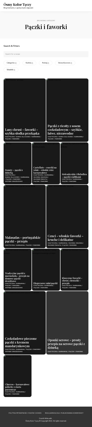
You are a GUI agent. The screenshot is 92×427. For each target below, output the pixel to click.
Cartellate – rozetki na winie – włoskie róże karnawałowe (45, 170)
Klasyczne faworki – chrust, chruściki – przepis (72, 281)
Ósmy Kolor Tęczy (17, 4)
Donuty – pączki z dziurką (14, 171)
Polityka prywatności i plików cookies (25, 413)
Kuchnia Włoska (41, 177)
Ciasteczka (10, 137)
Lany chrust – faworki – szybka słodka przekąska (22, 131)
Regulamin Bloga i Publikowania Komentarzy (64, 413)
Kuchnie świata (40, 179)
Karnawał (36, 137)
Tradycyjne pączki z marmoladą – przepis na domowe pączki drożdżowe (17, 277)
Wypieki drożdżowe (14, 181)
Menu (86, 5)
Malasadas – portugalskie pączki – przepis (22, 239)
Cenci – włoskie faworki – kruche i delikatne (65, 238)
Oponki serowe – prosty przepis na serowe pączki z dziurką (66, 343)
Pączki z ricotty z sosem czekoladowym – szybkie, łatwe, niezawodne (65, 129)
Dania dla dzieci (23, 137)
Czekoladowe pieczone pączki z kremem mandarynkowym (21, 342)
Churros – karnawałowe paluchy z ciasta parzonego (17, 387)
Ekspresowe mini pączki (45, 283)
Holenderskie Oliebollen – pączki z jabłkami (74, 175)
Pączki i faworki (12, 139)
